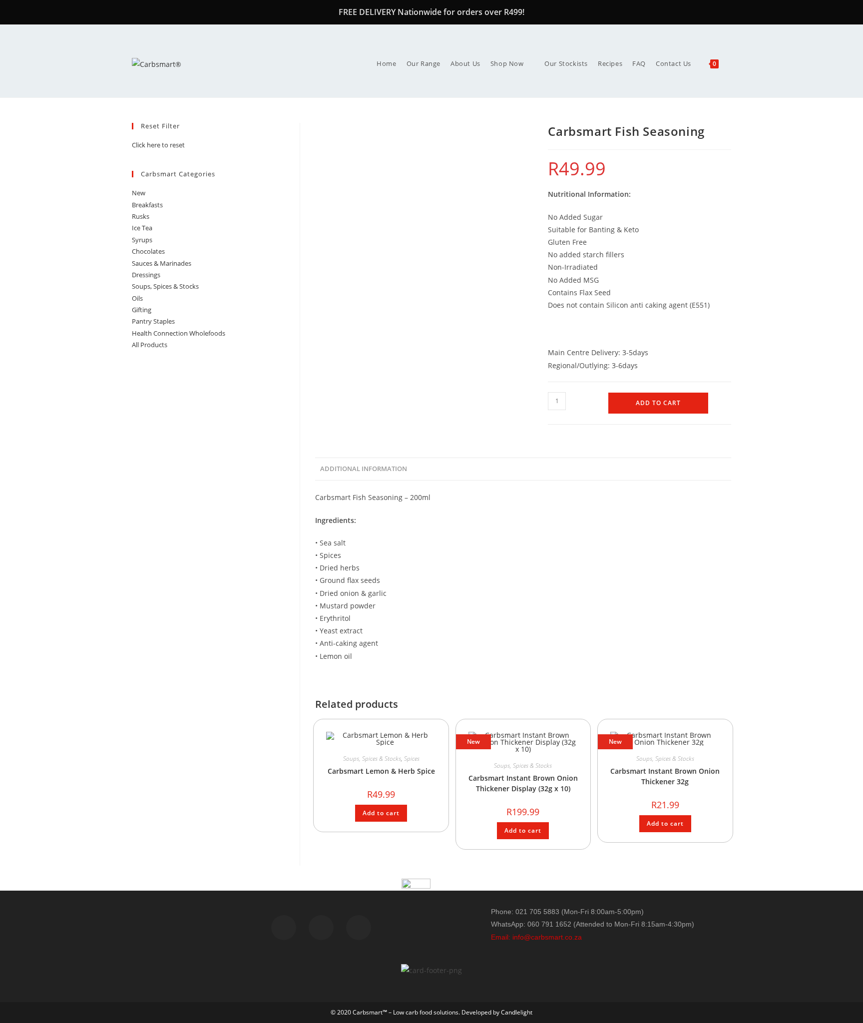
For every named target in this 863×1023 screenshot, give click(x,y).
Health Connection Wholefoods (178, 333)
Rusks (140, 216)
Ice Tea (142, 227)
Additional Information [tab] (363, 469)
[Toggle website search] (731, 63)
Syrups (142, 239)
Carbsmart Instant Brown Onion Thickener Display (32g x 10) (523, 783)
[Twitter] (321, 927)
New (138, 192)
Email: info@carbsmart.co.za (536, 937)
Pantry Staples (153, 321)
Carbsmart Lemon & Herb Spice (381, 771)
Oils (137, 298)
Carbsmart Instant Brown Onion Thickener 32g (665, 776)
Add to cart (658, 403)
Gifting (141, 309)
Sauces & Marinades (161, 263)
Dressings (146, 274)
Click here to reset (158, 144)
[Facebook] (283, 927)
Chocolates (148, 251)
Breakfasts (147, 204)
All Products (149, 344)
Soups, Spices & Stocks (372, 758)
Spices (412, 758)
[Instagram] (358, 927)
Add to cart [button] (381, 813)
